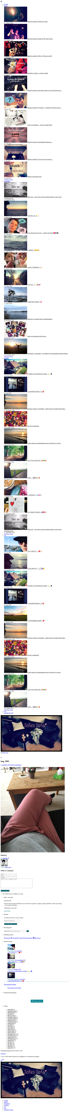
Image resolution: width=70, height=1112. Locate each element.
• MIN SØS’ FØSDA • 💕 (34, 302)
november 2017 (12, 1035)
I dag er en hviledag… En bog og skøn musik (39, 125)
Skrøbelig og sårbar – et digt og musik (37, 73)
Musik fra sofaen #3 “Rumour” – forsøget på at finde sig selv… (44, 107)
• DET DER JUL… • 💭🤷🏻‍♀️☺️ (36, 568)
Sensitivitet (7, 181)
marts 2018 (10, 1029)
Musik (6, 6)
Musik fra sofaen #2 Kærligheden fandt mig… (39, 142)
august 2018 (11, 1023)
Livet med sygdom (13, 979)
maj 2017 (10, 1044)
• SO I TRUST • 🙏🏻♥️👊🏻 (34, 551)
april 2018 (10, 1028)
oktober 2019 (11, 1012)
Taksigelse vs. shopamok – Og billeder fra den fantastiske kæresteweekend (47, 353)
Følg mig (3, 1053)
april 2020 (10, 1009)
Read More (7, 911)
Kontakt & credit (8, 713)
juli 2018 (10, 1025)
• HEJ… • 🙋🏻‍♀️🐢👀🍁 (33, 477)
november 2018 (12, 1018)
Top (3, 1059)
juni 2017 (10, 1043)
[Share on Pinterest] (8, 858)
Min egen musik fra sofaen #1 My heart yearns (40, 38)
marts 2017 (10, 1048)
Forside (6, 4)
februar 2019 (11, 1015)
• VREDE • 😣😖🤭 (33, 250)
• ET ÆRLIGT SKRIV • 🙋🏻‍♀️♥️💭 (37, 512)
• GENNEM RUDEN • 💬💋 (35, 391)
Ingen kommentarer (16, 765)
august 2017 (11, 1040)
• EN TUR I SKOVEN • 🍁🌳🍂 (37, 460)
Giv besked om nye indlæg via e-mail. (13, 894)
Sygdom (6, 358)
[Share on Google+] (7, 858)
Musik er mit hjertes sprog (34, 176)
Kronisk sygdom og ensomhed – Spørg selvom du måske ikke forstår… (46, 409)
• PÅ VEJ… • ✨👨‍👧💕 (34, 284)
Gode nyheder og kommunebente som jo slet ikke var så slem (44, 443)
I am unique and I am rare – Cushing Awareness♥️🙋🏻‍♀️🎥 (42, 233)
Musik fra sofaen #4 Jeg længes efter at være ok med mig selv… (44, 90)
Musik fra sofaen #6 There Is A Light (37, 21)
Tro (5, 535)
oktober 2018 (11, 1020)
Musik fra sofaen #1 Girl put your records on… (40, 159)
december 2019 (12, 1011)
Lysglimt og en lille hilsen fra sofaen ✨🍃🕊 (39, 374)
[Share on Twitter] (4, 858)
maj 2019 (10, 1014)
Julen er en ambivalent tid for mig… (37, 336)
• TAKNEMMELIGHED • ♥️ (35, 620)
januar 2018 (11, 1032)
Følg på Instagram (38, 1001)
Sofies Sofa (8, 867)
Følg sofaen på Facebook (10, 984)
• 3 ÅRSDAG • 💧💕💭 (34, 495)
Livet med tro (11, 951)
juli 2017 (10, 1041)
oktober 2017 (11, 1037)
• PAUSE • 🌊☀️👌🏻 (33, 215)
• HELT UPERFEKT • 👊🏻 (34, 267)
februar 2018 (11, 1031)
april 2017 (10, 1046)
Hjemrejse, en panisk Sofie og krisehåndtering (39, 319)
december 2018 (12, 1017)
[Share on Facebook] (3, 858)
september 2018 (12, 1021)
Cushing (10, 969)
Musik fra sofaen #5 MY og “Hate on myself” (39, 56)
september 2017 (12, 1038)
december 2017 (12, 1034)
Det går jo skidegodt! (33, 426)
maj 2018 (10, 1026)
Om (5, 711)
